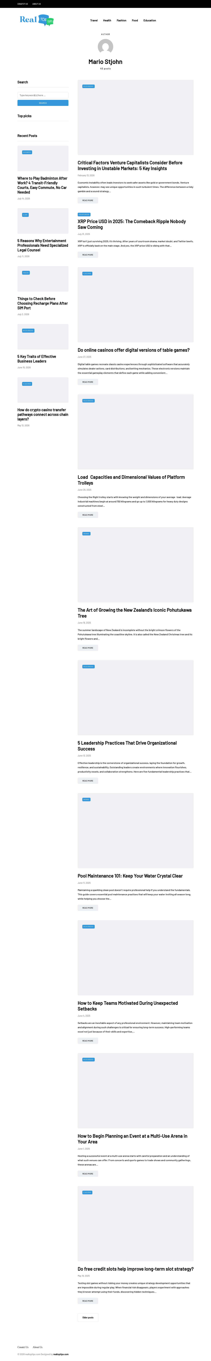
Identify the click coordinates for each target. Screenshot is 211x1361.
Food (135, 20)
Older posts (87, 1317)
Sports (27, 152)
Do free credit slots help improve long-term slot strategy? (136, 1269)
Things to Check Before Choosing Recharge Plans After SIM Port (42, 303)
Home (86, 534)
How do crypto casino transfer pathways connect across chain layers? (42, 414)
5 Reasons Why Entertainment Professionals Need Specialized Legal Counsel (42, 245)
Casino (27, 384)
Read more (87, 200)
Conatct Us (22, 4)
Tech (26, 272)
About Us (36, 4)
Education (149, 20)
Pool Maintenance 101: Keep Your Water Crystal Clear (130, 875)
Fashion (121, 20)
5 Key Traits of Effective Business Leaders (36, 358)
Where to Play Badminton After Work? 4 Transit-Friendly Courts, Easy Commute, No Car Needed (42, 185)
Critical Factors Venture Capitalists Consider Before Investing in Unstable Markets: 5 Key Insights (130, 165)
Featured (84, 214)
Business (28, 330)
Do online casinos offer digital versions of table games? (134, 350)
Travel (94, 20)
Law (25, 215)
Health (107, 20)
